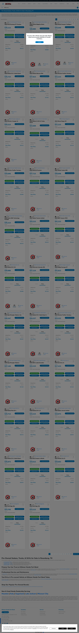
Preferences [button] (12, 629)
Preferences (54, 628)
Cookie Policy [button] (35, 628)
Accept (71, 628)
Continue (39, 42)
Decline (63, 628)
